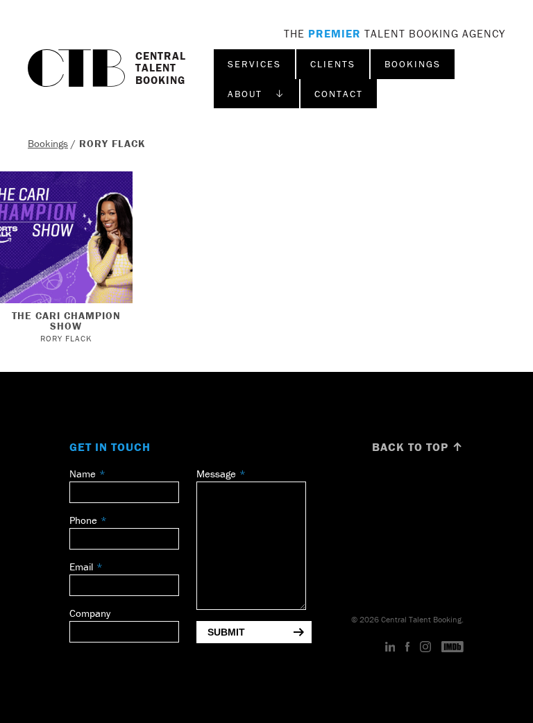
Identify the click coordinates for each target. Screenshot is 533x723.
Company (89, 613)
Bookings (412, 64)
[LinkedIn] (390, 647)
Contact (338, 93)
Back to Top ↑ (418, 446)
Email (81, 566)
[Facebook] (407, 647)
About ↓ (256, 93)
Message (216, 473)
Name (82, 473)
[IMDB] (452, 647)
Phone (83, 520)
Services (254, 64)
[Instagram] (425, 647)
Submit (226, 632)
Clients (332, 64)
